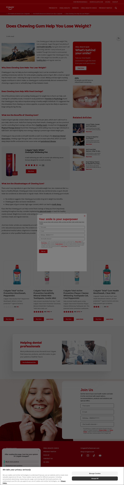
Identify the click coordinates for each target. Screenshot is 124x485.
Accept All (94, 478)
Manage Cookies (95, 473)
